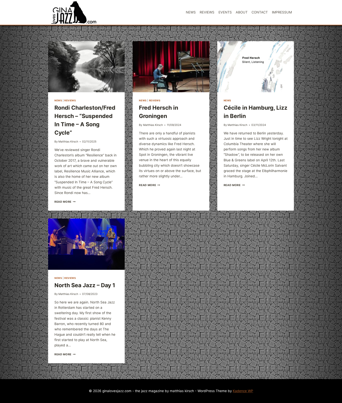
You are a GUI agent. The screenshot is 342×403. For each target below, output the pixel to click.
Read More (65, 201)
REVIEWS (207, 12)
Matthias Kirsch (68, 141)
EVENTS (225, 12)
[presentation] (86, 66)
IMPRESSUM (282, 12)
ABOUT (242, 12)
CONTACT (260, 12)
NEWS (191, 12)
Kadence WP (243, 391)
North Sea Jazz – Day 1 (84, 285)
